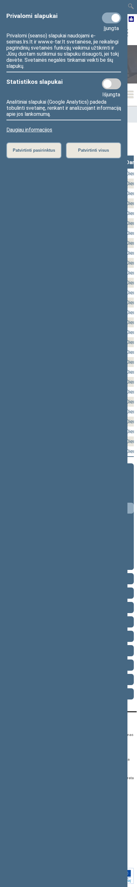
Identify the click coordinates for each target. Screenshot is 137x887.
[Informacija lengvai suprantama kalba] (131, 19)
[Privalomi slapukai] (111, 17)
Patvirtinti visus (93, 150)
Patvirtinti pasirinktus (34, 150)
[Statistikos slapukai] (111, 83)
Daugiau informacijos (29, 130)
